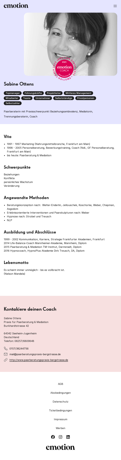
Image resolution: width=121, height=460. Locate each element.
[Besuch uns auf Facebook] (53, 437)
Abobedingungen (60, 392)
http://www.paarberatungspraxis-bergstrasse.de (38, 359)
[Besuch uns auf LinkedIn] (68, 437)
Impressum (60, 419)
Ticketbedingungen (60, 410)
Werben (60, 428)
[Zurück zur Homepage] (16, 6)
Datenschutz (60, 401)
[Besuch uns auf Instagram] (60, 437)
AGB (60, 383)
